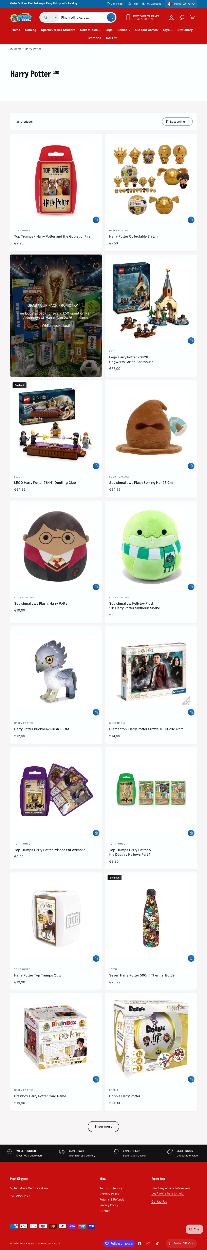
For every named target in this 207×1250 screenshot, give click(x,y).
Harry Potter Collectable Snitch (133, 236)
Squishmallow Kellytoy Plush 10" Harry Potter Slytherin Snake (134, 605)
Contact (104, 1211)
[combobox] (88, 17)
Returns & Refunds (111, 1199)
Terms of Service (110, 1188)
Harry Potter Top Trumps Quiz (37, 975)
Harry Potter (33, 49)
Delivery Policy (109, 1194)
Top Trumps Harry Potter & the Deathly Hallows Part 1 (130, 852)
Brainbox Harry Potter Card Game (40, 1096)
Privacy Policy (108, 1205)
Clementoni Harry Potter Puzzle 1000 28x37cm (146, 729)
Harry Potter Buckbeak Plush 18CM (41, 729)
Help (135, 3)
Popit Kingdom (28, 1243)
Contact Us (159, 1201)
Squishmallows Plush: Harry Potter (41, 603)
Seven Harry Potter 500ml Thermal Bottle (142, 975)
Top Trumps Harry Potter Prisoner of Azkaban (50, 850)
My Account (154, 3)
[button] (192, 17)
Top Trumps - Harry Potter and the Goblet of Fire (52, 236)
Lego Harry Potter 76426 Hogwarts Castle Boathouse (131, 359)
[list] (103, 1153)
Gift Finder (117, 3)
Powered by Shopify (48, 1243)
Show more (103, 1126)
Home (18, 49)
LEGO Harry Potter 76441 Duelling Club (45, 483)
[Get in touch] (182, 17)
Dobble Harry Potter (124, 1096)
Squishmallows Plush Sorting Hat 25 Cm (141, 483)
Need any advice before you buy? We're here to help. (170, 1190)
